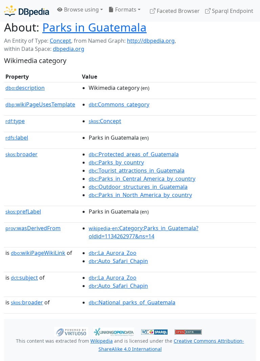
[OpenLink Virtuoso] (71, 331)
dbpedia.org (68, 49)
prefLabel (23, 211)
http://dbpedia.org (151, 40)
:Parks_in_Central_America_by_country (142, 178)
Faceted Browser (177, 11)
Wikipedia (101, 341)
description (25, 88)
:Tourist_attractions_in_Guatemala (137, 170)
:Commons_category (119, 104)
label (16, 137)
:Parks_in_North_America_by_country (140, 195)
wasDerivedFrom (33, 228)
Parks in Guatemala (94, 27)
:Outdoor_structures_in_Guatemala (138, 186)
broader (21, 154)
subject (24, 277)
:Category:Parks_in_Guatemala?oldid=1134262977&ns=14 (143, 232)
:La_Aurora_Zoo (112, 253)
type (15, 121)
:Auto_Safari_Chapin (118, 261)
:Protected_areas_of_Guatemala (134, 154)
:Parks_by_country (116, 162)
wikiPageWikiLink (38, 253)
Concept (60, 40)
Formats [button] (125, 9)
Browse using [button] (81, 9)
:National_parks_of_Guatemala (132, 302)
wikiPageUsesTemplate (40, 104)
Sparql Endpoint (232, 11)
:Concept (105, 121)
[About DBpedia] (26, 10)
